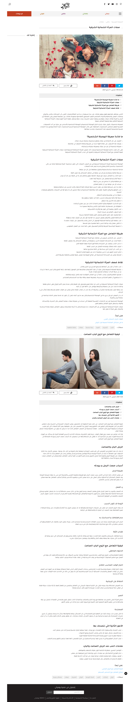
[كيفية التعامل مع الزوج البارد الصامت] (81, 363)
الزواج (81, 677)
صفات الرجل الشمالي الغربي (113, 319)
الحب (112, 327)
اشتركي (49, 692)
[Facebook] (104, 4)
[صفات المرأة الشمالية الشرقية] (81, 56)
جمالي (107, 14)
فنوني (42, 14)
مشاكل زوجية (57, 677)
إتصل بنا (93, 698)
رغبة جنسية (89, 327)
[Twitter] (108, 4)
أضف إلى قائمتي (47, 85)
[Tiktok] (120, 4)
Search (9, 4)
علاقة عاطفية (71, 327)
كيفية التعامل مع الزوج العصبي (112, 669)
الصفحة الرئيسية (117, 22)
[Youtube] (112, 4)
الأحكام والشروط (67, 698)
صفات (81, 327)
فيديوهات (19, 14)
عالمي (63, 14)
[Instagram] (116, 4)
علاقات (101, 22)
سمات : (119, 328)
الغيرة (98, 327)
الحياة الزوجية (90, 677)
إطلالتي (85, 14)
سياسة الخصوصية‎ (81, 698)
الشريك (105, 327)
